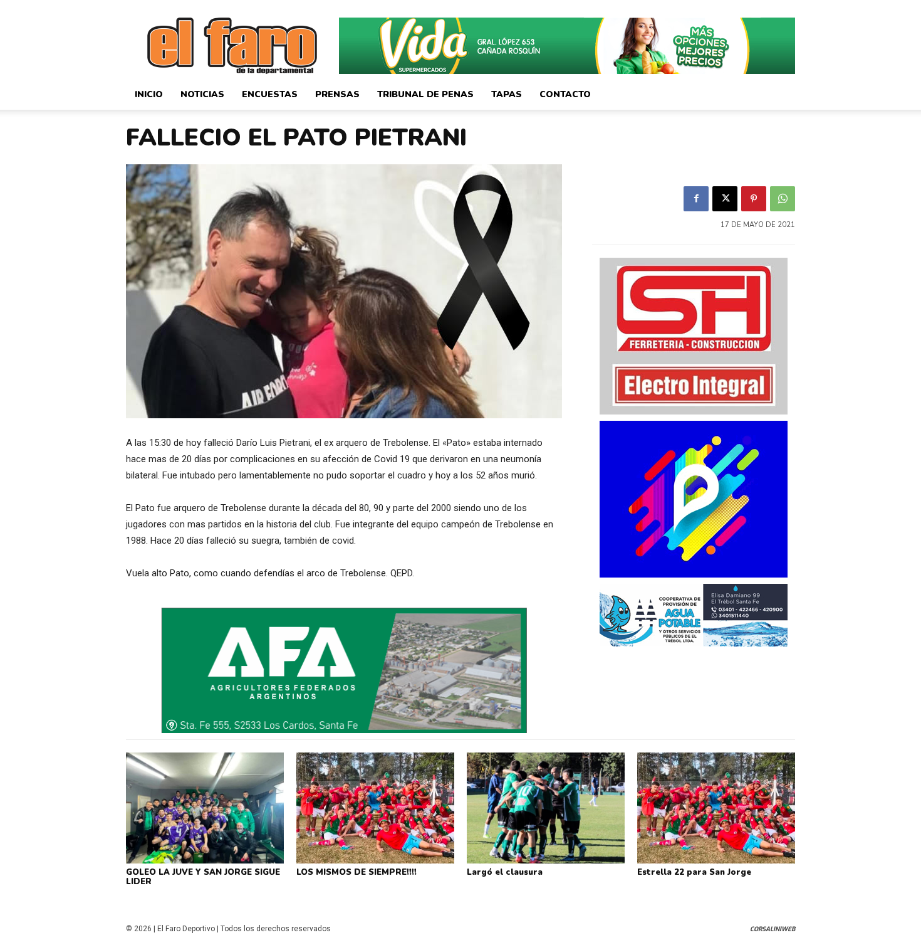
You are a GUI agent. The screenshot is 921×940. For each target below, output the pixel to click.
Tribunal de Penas (425, 94)
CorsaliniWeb (772, 929)
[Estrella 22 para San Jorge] (716, 808)
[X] (724, 198)
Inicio (149, 94)
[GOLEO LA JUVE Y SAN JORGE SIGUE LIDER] (205, 808)
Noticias (202, 94)
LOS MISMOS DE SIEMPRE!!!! (356, 872)
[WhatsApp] (782, 198)
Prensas (337, 94)
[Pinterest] (753, 198)
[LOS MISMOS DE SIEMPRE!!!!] (375, 808)
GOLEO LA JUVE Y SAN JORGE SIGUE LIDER (203, 877)
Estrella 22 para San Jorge (694, 872)
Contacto (565, 94)
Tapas (506, 94)
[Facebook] (696, 198)
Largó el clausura (505, 872)
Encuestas (270, 94)
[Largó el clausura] (546, 808)
